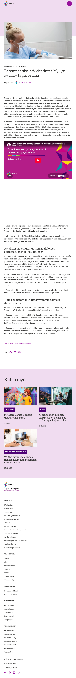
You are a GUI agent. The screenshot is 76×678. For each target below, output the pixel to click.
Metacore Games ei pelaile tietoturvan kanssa (18, 416)
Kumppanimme (9, 605)
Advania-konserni (10, 626)
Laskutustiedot (9, 616)
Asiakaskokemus (10, 544)
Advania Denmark (10, 641)
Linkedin (14, 672)
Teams (42, 410)
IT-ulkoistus (8, 505)
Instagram (19, 672)
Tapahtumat (8, 569)
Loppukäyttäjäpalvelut (12, 519)
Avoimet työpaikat (10, 594)
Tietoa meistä (9, 601)
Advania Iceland (10, 645)
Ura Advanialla (9, 586)
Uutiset (7, 559)
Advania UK (8, 652)
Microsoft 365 (10, 66)
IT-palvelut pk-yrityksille (12, 548)
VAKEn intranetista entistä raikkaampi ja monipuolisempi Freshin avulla (20, 460)
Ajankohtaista (9, 554)
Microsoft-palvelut (11, 526)
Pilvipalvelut (8, 509)
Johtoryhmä (8, 613)
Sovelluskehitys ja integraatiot (15, 530)
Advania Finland (25, 82)
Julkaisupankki (9, 576)
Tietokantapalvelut (11, 533)
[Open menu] (69, 3)
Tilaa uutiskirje (9, 580)
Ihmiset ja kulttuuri (11, 591)
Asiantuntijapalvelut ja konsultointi (16, 541)
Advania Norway (10, 638)
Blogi (6, 562)
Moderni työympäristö (12, 516)
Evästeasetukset (10, 663)
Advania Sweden (10, 634)
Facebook (11, 352)
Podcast (7, 573)
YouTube (5, 672)
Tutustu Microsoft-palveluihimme (17, 343)
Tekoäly (7, 523)
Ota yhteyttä (8, 620)
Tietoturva (9, 410)
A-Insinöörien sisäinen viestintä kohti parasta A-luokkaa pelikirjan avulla (53, 418)
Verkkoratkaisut (10, 537)
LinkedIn (15, 352)
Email (19, 352)
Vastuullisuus (9, 609)
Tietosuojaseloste (10, 668)
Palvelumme (8, 500)
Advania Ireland (9, 648)
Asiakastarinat (9, 566)
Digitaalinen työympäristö (15, 452)
